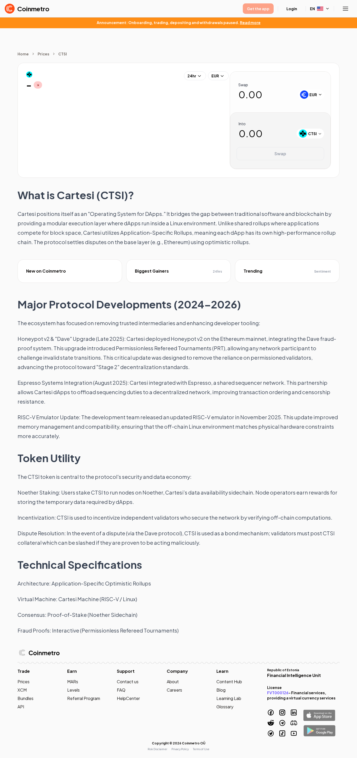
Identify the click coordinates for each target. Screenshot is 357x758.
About (173, 681)
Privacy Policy (180, 749)
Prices (43, 53)
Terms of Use (201, 749)
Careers (174, 690)
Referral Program (83, 698)
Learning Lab (228, 698)
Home (23, 53)
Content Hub (229, 681)
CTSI (62, 53)
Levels (73, 690)
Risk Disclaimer (157, 749)
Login (291, 8)
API (21, 706)
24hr (191, 75)
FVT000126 (278, 692)
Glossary (224, 706)
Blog (221, 690)
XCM (22, 690)
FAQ (121, 690)
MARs (72, 681)
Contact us (128, 681)
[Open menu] (345, 8)
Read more (250, 22)
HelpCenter (128, 698)
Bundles (25, 698)
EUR (215, 75)
